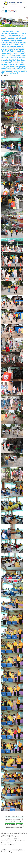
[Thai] (12, 12)
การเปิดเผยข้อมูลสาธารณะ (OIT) (11, 825)
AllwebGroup (9, 852)
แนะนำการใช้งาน (19, 822)
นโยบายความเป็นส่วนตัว (10, 822)
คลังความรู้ (21, 825)
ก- (2, 11)
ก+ (9, 11)
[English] (15, 12)
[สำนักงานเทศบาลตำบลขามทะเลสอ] (14, 3)
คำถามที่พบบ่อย (8, 819)
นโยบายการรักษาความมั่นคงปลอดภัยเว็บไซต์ (14, 816)
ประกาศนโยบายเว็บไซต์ (18, 819)
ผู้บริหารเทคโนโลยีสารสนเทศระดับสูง (14, 828)
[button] (2, 22)
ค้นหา (25, 8)
